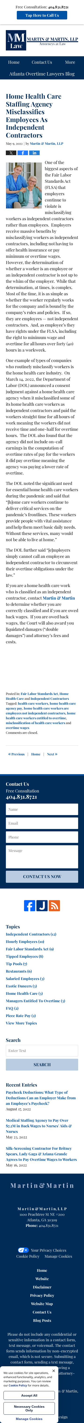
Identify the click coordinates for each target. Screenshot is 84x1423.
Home (14, 62)
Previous (16, 753)
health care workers (33, 703)
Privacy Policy (42, 1295)
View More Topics (21, 1023)
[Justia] (42, 905)
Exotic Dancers (21, 985)
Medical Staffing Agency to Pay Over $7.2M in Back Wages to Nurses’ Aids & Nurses (39, 1126)
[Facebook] (29, 905)
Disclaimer (42, 1287)
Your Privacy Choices (48, 1250)
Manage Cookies (58, 1256)
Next (52, 753)
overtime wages (17, 728)
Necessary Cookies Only (29, 1408)
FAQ (12, 1008)
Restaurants (19, 971)
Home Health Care (24, 993)
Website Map (42, 1303)
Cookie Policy (27, 1256)
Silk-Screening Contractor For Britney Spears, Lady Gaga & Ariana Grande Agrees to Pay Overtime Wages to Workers (41, 1154)
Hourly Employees (25, 941)
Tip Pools (16, 963)
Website (42, 1278)
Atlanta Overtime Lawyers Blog (42, 40)
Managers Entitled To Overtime (35, 1000)
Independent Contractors (50, 698)
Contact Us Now (42, 876)
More (70, 62)
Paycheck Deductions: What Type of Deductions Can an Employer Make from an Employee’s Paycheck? (41, 1098)
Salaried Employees (25, 978)
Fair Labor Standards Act (39, 693)
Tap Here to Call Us (42, 15)
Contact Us (42, 62)
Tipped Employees (24, 956)
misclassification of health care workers (35, 723)
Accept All (29, 1395)
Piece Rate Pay (21, 1015)
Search (42, 1064)
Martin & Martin (59, 598)
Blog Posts (42, 1320)
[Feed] (54, 905)
